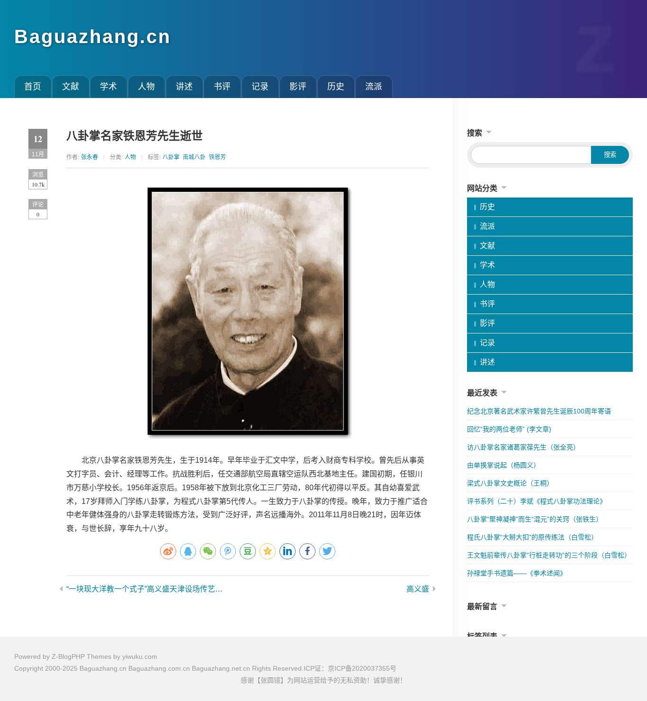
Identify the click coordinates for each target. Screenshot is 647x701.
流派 (373, 86)
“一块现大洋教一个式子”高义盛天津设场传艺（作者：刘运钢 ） (148, 589)
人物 (146, 86)
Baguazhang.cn (92, 36)
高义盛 (417, 589)
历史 (335, 86)
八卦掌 (171, 157)
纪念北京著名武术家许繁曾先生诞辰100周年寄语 (539, 411)
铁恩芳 (217, 157)
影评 (297, 86)
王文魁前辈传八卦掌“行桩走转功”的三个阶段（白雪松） (549, 555)
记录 (260, 86)
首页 (32, 86)
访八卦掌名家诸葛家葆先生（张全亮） (523, 447)
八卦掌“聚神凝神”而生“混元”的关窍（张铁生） (534, 519)
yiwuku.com (139, 656)
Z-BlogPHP (68, 656)
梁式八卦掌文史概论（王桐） (510, 483)
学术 (108, 86)
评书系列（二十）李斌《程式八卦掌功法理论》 (536, 501)
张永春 (89, 157)
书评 (222, 86)
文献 (70, 86)
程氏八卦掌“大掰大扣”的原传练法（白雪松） (532, 537)
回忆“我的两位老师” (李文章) (509, 429)
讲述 (184, 86)
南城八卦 (194, 157)
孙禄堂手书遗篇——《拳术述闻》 (516, 573)
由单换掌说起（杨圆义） (503, 465)
